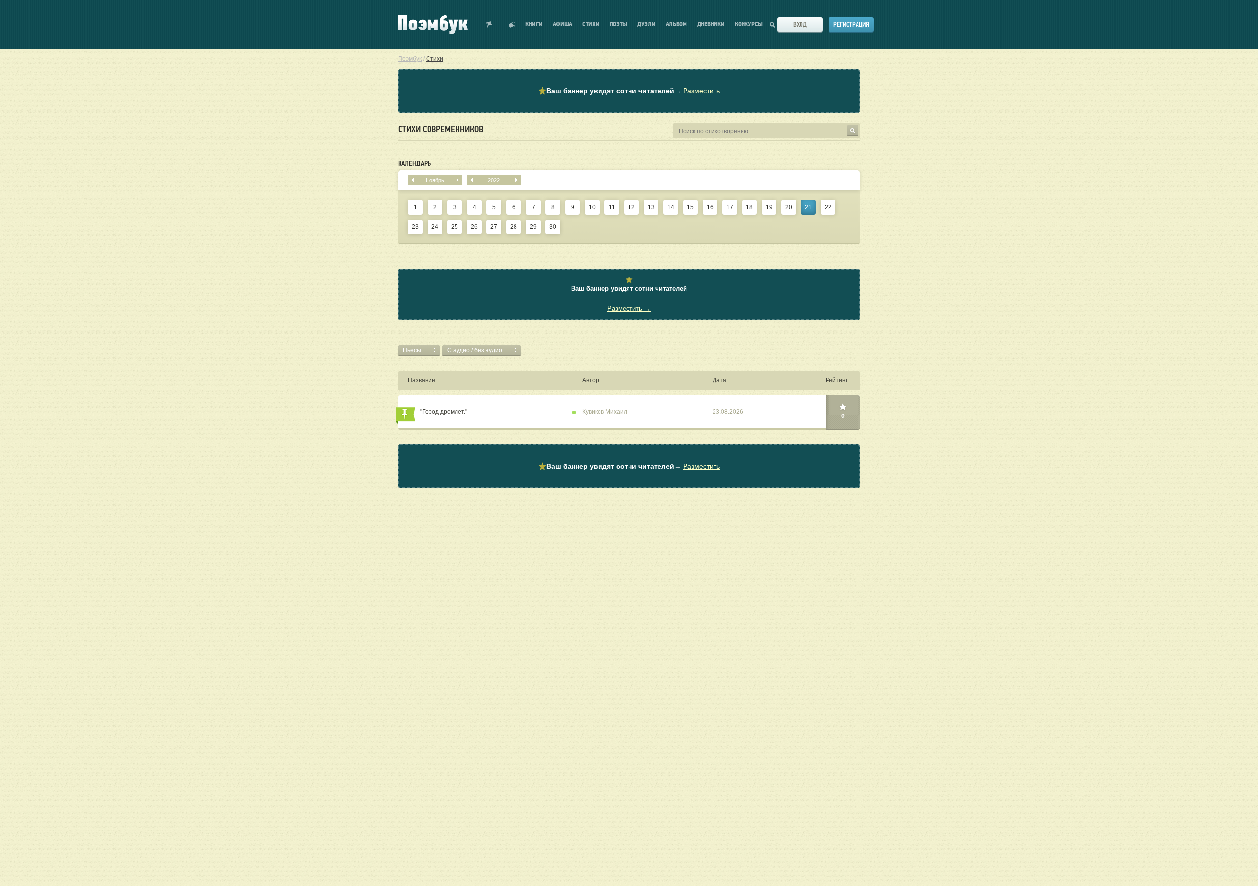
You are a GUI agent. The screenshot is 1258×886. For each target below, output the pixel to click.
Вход (800, 24)
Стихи (591, 24)
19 (769, 207)
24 (434, 226)
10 (592, 207)
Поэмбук (410, 58)
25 (454, 226)
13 (651, 207)
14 (670, 207)
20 (788, 207)
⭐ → (629, 91)
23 (415, 226)
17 (729, 207)
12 (631, 207)
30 (552, 226)
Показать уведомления (489, 24)
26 (474, 226)
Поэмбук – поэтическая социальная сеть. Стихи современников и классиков (433, 24)
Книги (534, 24)
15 (690, 207)
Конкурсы (749, 24)
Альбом (676, 24)
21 (808, 207)
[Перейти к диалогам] (512, 24)
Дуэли (646, 24)
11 (612, 207)
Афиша (562, 24)
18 (749, 207)
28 (513, 226)
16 (710, 207)
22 (828, 207)
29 (533, 226)
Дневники (711, 24)
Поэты (619, 24)
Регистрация (851, 24)
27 (493, 226)
